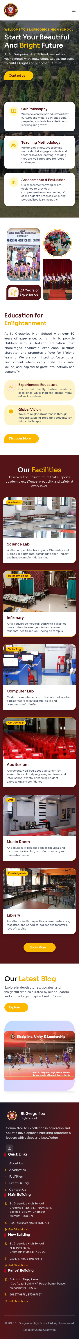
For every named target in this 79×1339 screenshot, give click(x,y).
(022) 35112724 (39, 1223)
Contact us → (19, 76)
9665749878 (18, 1294)
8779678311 (35, 1294)
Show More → (39, 947)
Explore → (16, 1007)
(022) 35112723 (19, 1223)
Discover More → (21, 438)
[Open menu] (74, 10)
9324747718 (17, 1258)
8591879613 (34, 1258)
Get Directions (18, 1229)
